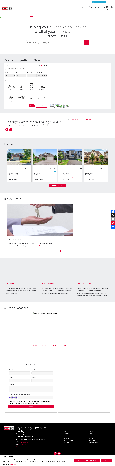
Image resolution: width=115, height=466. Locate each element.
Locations (92, 437)
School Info (75, 15)
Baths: (18, 72)
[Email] (113, 219)
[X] (113, 215)
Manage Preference (91, 460)
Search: (7, 65)
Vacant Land (11, 100)
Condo (31, 89)
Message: (11, 384)
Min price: (29, 72)
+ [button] (50, 65)
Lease (45, 65)
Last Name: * (35, 370)
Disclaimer (66, 442)
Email (94, 120)
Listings (38, 15)
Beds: (7, 72)
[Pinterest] (113, 223)
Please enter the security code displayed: (20, 395)
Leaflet (97, 108)
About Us (58, 15)
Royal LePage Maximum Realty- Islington (49, 345)
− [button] (50, 68)
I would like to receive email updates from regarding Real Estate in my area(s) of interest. (30, 402)
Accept (78, 460)
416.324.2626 (75, 120)
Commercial (41, 100)
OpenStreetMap (108, 108)
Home (31, 15)
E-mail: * (11, 377)
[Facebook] (113, 211)
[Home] (7, 9)
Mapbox (101, 108)
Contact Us (67, 437)
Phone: (33, 377)
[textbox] (55, 42)
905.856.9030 (87, 120)
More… (40, 246)
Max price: (40, 72)
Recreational (41, 89)
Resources (48, 15)
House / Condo (11, 90)
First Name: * (12, 370)
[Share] (113, 227)
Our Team (66, 15)
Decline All (106, 460)
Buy (39, 65)
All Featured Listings (57, 185)
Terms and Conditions (94, 442)
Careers (91, 438)
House (21, 89)
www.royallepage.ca (69, 440)
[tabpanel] (57, 226)
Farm (21, 100)
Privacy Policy (13, 464)
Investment (31, 100)
